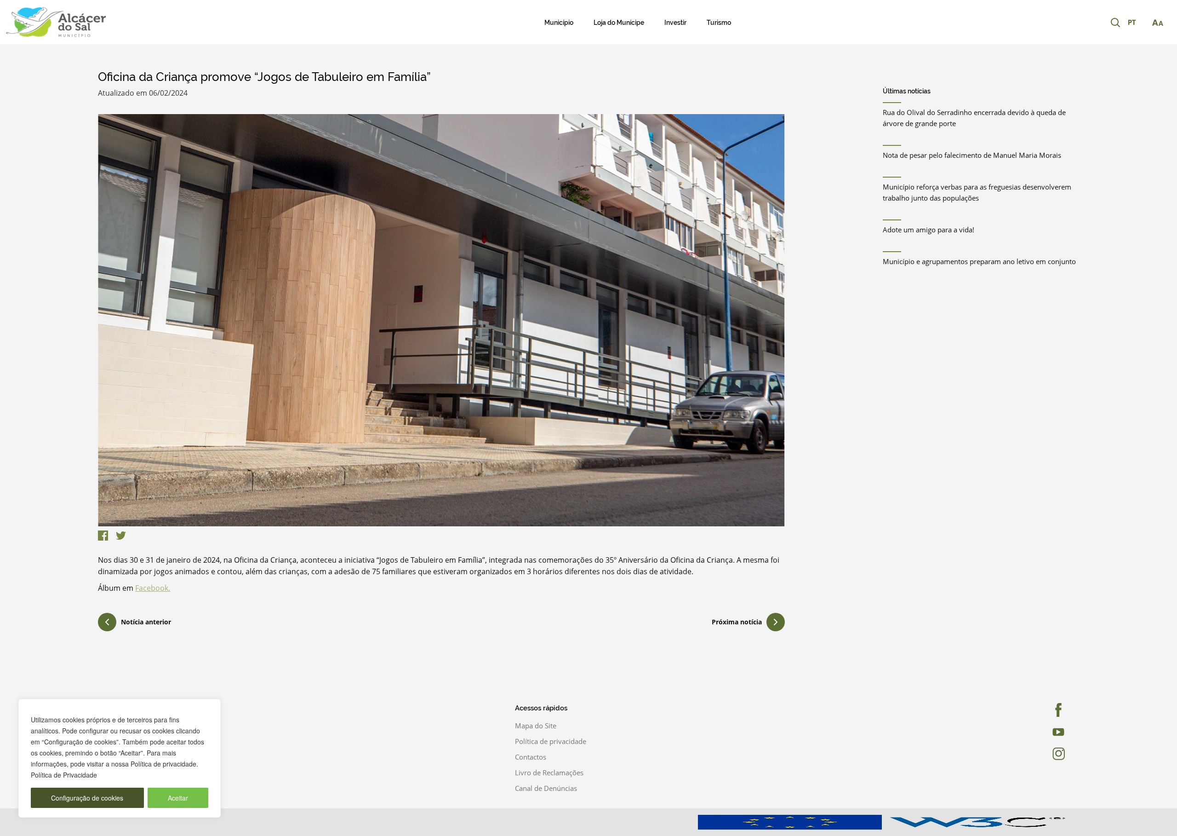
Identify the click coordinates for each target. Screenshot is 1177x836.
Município (558, 22)
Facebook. (152, 588)
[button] (1136, 23)
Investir (675, 22)
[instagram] (1031, 753)
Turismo (719, 22)
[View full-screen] (441, 320)
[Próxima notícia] (775, 622)
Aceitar (178, 797)
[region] (119, 758)
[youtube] (1031, 732)
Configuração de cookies (87, 797)
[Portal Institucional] (122, 22)
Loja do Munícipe (619, 22)
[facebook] (1031, 710)
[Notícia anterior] (107, 623)
